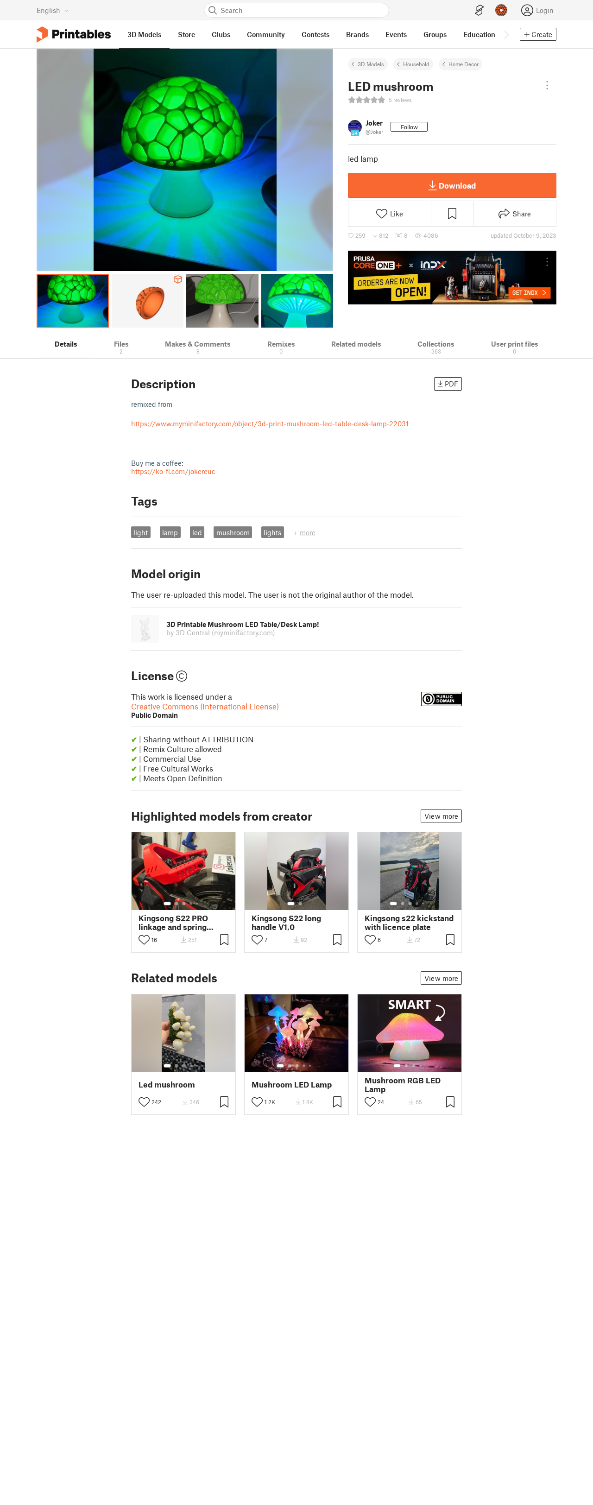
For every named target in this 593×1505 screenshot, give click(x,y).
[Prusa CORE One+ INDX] (452, 277)
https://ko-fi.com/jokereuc (173, 471)
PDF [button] (451, 383)
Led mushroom (167, 1084)
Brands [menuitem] (357, 34)
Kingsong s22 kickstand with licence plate (409, 922)
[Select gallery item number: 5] (198, 903)
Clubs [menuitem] (221, 34)
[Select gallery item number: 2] (176, 903)
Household (416, 64)
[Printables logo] (74, 34)
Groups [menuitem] (435, 34)
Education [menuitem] (479, 34)
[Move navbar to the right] (506, 34)
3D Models (371, 64)
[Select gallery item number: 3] (184, 903)
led (197, 532)
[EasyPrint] (479, 10)
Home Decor (463, 64)
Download (457, 185)
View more (441, 816)
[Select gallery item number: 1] (167, 903)
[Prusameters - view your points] (501, 10)
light (140, 532)
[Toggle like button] (144, 939)
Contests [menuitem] (315, 34)
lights (272, 532)
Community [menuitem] (266, 34)
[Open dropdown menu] (547, 85)
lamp (170, 532)
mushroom (233, 532)
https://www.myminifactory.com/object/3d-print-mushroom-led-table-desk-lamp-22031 (270, 423)
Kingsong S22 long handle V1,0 (286, 922)
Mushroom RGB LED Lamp (403, 1085)
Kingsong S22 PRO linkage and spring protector (173, 922)
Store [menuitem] (186, 34)
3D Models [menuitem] (144, 34)
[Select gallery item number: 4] (191, 903)
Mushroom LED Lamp (292, 1084)
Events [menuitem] (396, 34)
